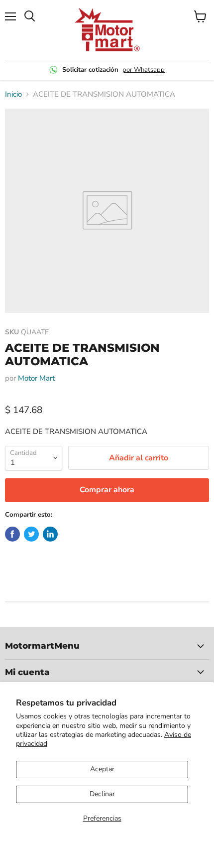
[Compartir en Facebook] (12, 534)
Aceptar (102, 769)
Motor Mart (36, 378)
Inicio (13, 94)
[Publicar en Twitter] (31, 534)
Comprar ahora (107, 489)
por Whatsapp (143, 69)
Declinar (102, 794)
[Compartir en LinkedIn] (50, 534)
